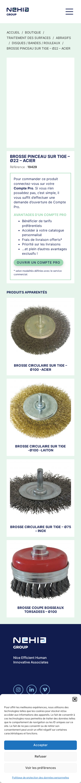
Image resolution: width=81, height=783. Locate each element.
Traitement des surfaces (29, 38)
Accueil (13, 32)
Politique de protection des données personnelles (40, 777)
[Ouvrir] (69, 12)
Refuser (41, 756)
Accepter (40, 745)
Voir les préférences (40, 768)
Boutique (33, 32)
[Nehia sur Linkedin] (32, 690)
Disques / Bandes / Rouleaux (36, 43)
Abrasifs (63, 38)
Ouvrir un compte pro (38, 262)
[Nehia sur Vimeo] (45, 690)
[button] (75, 699)
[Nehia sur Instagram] (18, 690)
